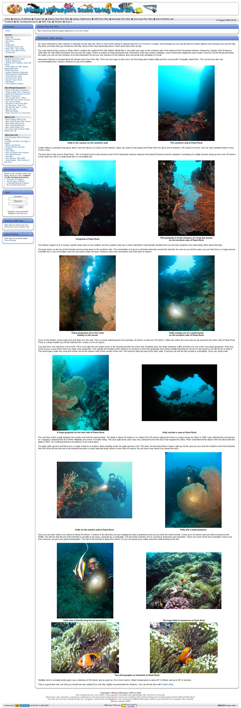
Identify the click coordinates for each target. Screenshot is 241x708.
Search (69, 22)
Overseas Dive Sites (143, 19)
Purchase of (15, 179)
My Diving (10, 41)
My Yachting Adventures (27, 22)
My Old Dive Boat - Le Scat (16, 107)
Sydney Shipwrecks (82, 19)
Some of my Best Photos (15, 51)
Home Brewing (10, 240)
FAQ (7, 43)
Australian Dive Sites (121, 19)
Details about (16, 181)
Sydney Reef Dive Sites (58, 19)
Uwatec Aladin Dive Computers (18, 92)
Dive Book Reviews (13, 154)
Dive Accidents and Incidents (17, 153)
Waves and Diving (13, 145)
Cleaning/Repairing (18, 183)
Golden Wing (44, 150)
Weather (58, 22)
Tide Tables (10, 151)
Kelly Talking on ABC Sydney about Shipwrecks (16, 68)
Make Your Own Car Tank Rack (18, 113)
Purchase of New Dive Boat (16, 103)
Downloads (10, 45)
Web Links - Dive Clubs (15, 49)
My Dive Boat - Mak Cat (15, 105)
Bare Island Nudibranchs (15, 125)
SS (148, 44)
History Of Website (22, 19)
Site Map (9, 156)
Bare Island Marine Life (15, 127)
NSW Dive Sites (101, 19)
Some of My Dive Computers (17, 90)
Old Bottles (10, 82)
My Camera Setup (13, 102)
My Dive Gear (11, 109)
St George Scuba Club (14, 47)
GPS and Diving (12, 111)
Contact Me (39, 19)
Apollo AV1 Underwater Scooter (18, 94)
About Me (9, 37)
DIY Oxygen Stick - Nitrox (16, 98)
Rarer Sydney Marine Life (16, 120)
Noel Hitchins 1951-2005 (15, 158)
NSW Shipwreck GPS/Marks (17, 74)
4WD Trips (46, 22)
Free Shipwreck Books (14, 84)
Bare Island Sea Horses (15, 123)
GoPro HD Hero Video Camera (18, 100)
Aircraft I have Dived (14, 80)
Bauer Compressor (13, 96)
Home (7, 19)
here (25, 213)
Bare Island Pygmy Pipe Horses (18, 121)
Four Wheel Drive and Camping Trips (16, 226)
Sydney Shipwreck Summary (17, 72)
